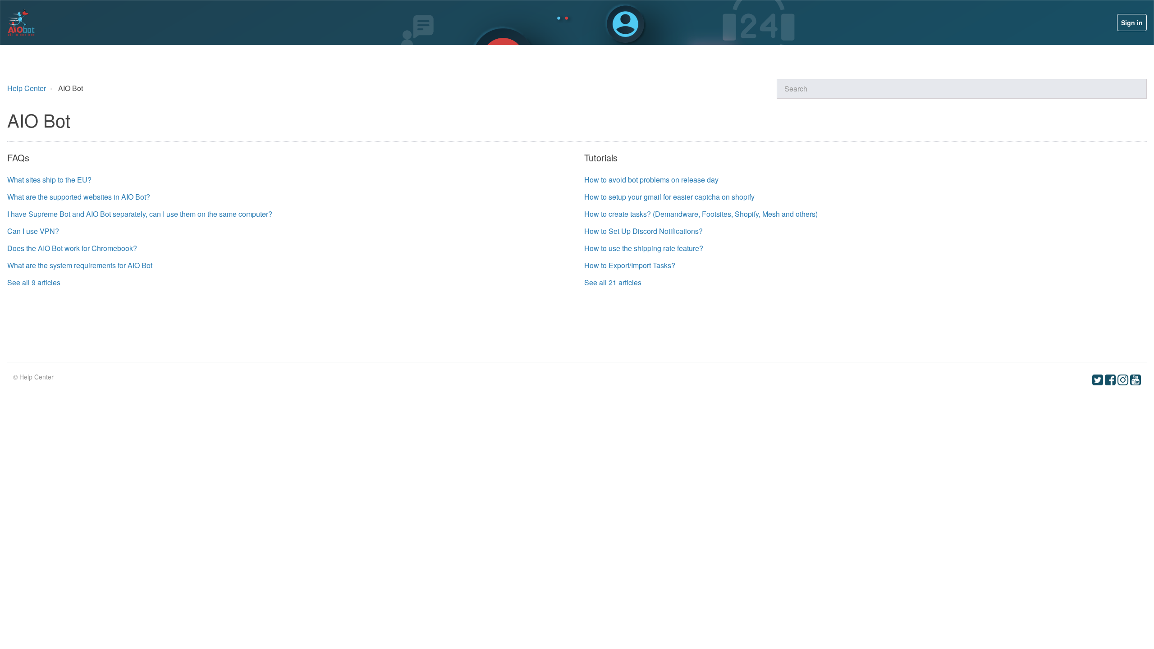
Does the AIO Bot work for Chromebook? (72, 248)
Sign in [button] (1132, 22)
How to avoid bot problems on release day (651, 179)
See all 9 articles (33, 282)
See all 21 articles (612, 282)
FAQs (18, 157)
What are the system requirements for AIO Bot (79, 265)
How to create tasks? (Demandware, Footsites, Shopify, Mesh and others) (701, 214)
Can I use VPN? (33, 231)
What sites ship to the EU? (49, 179)
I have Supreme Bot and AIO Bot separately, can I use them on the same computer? (139, 214)
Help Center (27, 88)
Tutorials (601, 157)
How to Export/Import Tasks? (629, 265)
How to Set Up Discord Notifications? (643, 231)
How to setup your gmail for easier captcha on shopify (669, 197)
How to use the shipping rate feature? (643, 248)
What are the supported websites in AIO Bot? (78, 197)
